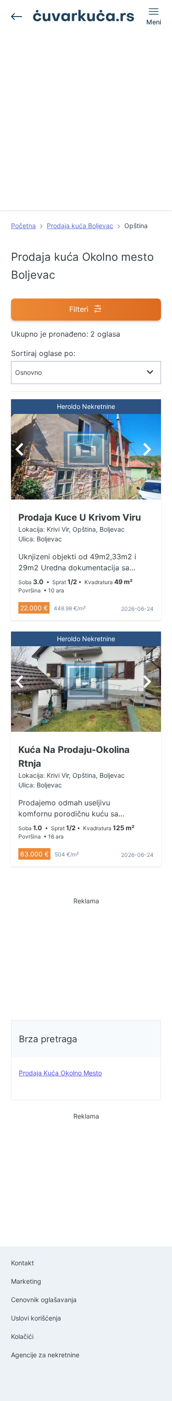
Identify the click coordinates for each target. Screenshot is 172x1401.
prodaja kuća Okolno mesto (60, 1073)
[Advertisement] (86, 124)
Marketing (26, 1281)
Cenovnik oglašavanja (44, 1299)
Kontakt (22, 1263)
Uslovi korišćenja (36, 1318)
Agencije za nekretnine (45, 1355)
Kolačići (22, 1336)
